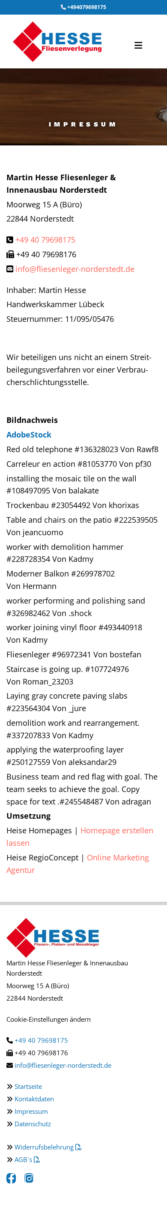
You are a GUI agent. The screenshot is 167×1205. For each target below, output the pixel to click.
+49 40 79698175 (45, 239)
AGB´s (27, 1159)
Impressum (31, 1111)
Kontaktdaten (34, 1098)
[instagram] (29, 1178)
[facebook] (11, 1178)
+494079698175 (86, 7)
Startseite (28, 1086)
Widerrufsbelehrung (48, 1147)
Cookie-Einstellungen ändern (48, 1019)
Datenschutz (33, 1123)
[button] (136, 41)
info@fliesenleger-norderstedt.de (74, 269)
